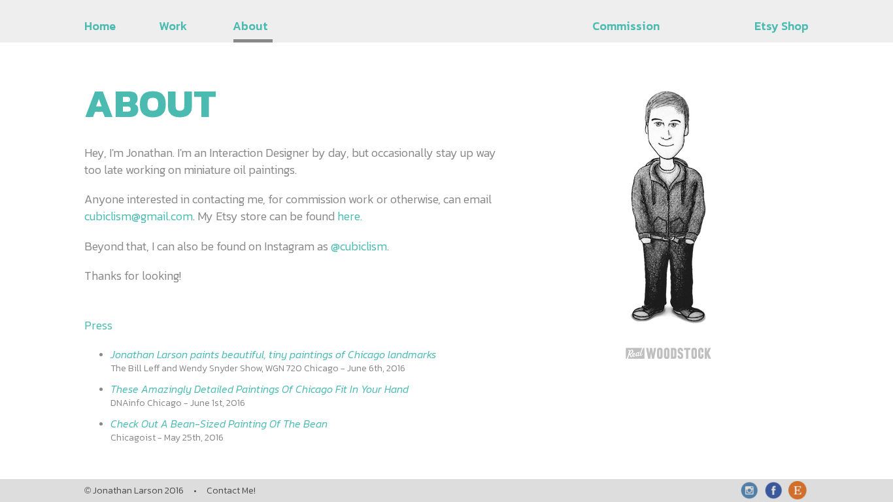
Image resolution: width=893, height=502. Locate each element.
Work (173, 26)
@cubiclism (359, 246)
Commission (626, 26)
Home (100, 26)
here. (349, 216)
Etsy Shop (781, 26)
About (250, 26)
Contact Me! (231, 490)
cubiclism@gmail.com (138, 216)
